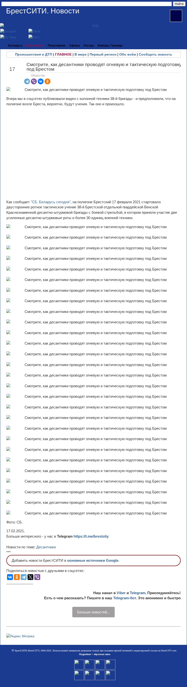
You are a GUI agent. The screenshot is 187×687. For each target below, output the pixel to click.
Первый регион (103, 54)
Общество (38, 75)
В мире (81, 54)
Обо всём (127, 54)
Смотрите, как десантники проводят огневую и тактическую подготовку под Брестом (104, 67)
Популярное (56, 45)
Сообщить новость (155, 54)
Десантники (46, 547)
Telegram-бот (124, 598)
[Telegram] (27, 81)
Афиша (74, 45)
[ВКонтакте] (41, 81)
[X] (30, 577)
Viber (121, 593)
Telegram (137, 593)
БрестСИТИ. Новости (42, 11)
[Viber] (34, 81)
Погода (89, 45)
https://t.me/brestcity (91, 536)
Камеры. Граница (110, 45)
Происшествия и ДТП (33, 54)
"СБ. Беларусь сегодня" (51, 202)
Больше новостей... (93, 612)
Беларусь (15, 45)
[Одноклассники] (47, 81)
